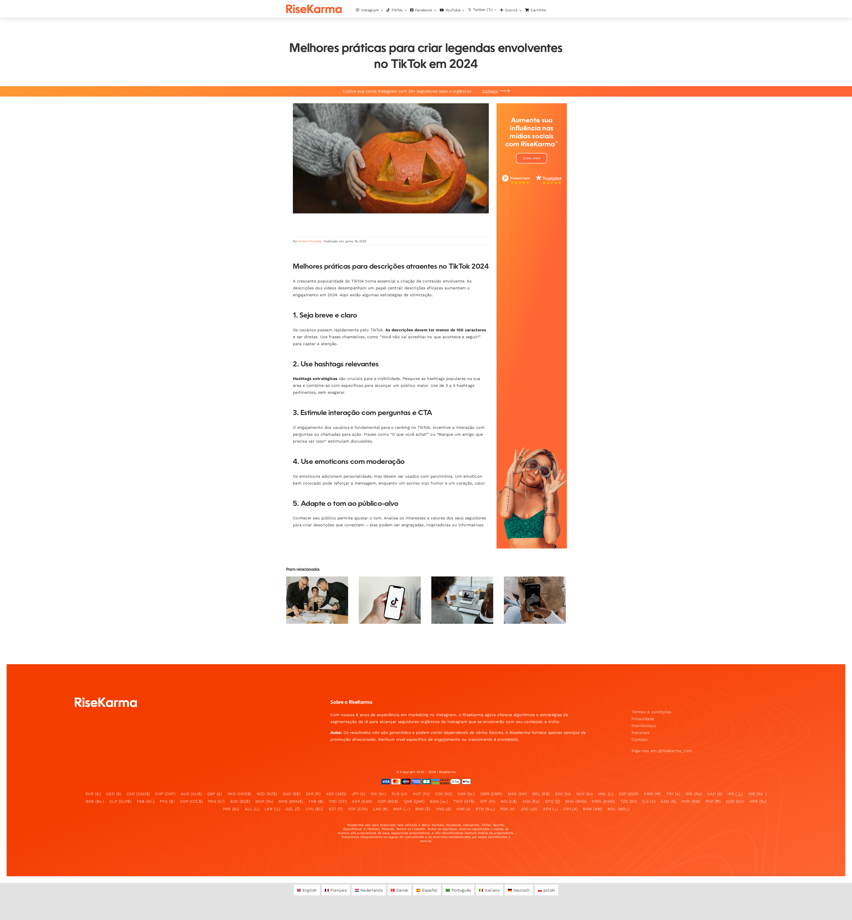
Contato (639, 739)
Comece (490, 91)
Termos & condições (651, 711)
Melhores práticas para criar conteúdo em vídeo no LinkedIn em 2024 (458, 587)
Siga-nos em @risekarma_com (661, 750)
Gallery (320, 584)
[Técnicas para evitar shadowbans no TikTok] (390, 600)
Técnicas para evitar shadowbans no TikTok (386, 589)
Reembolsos (643, 725)
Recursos (640, 732)
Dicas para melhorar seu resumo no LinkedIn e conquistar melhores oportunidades (313, 584)
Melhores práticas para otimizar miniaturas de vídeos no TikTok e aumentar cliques (531, 584)
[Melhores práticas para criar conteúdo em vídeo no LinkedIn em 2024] (462, 600)
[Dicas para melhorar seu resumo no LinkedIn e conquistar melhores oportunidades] (317, 600)
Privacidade (642, 718)
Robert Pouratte (310, 241)
